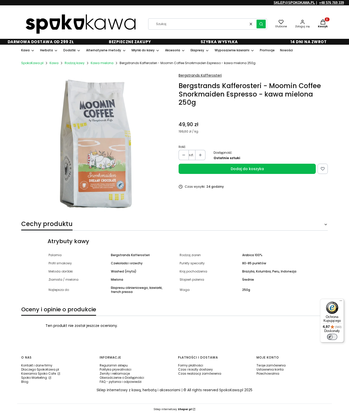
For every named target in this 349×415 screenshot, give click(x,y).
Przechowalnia (268, 373)
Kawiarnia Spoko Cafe (39, 373)
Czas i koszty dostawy (195, 369)
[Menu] (341, 302)
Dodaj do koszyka (247, 168)
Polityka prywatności (115, 369)
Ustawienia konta (270, 369)
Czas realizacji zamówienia (199, 373)
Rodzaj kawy (75, 63)
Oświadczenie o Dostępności (122, 377)
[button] (261, 24)
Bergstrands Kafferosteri (200, 75)
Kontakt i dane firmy (36, 365)
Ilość (182, 147)
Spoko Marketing (34, 377)
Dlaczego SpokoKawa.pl (40, 369)
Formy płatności (190, 365)
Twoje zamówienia (271, 365)
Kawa (54, 63)
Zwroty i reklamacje (115, 373)
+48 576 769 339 (331, 3)
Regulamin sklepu (114, 365)
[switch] (332, 337)
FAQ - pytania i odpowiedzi (121, 382)
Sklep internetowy (173, 409)
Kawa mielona (102, 63)
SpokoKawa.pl (32, 63)
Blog (24, 382)
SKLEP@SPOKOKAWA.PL (294, 3)
